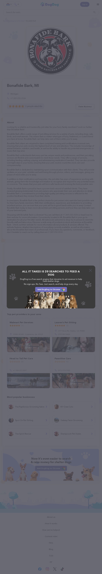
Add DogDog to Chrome (48, 289)
